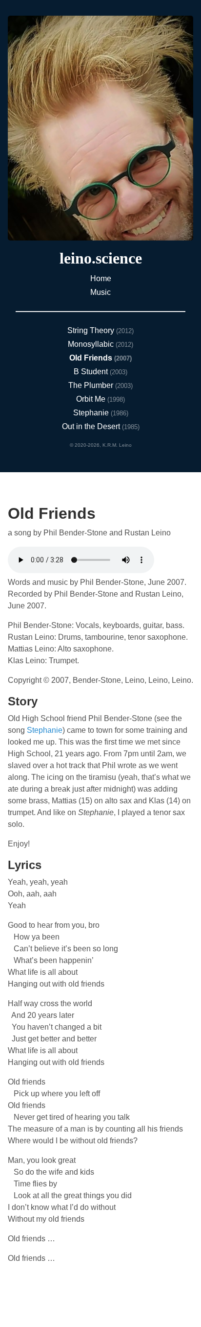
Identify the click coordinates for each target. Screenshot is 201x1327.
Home (100, 278)
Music (100, 292)
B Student (92, 371)
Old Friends (91, 358)
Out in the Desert (92, 426)
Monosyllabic (92, 344)
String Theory (91, 330)
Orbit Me (91, 399)
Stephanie (92, 413)
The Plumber (91, 385)
